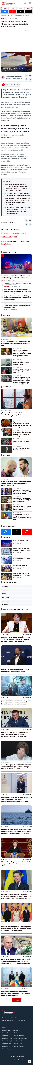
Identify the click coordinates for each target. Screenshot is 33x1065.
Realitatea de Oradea (7, 1038)
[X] (20, 11)
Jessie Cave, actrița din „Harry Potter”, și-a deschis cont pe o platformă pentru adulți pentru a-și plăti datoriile (22, 353)
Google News (6, 244)
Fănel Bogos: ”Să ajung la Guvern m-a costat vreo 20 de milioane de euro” (22, 491)
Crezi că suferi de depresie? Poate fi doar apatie (22, 449)
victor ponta (6, 233)
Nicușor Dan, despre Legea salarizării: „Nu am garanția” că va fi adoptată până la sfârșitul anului (16, 864)
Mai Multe (16, 1000)
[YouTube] (12, 11)
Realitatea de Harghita (7, 1041)
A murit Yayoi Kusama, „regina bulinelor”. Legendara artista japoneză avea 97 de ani (16, 343)
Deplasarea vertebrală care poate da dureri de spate (22, 441)
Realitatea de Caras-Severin (20, 1038)
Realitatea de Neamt (19, 1033)
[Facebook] (4, 11)
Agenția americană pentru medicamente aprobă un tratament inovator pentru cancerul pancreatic (22, 424)
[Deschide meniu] (30, 3)
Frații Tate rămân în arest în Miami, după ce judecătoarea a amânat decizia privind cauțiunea (16, 483)
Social (3, 280)
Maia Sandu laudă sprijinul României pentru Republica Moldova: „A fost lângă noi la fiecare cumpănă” (16, 993)
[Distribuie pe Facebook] (30, 75)
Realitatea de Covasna (18, 1035)
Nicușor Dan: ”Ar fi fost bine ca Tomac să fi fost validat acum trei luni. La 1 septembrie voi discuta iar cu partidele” (16, 799)
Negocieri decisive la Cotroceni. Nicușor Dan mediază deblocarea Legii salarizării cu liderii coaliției (17, 297)
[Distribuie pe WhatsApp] (26, 79)
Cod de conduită (21, 1020)
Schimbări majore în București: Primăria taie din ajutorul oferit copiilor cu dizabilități (22, 433)
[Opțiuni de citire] (29, 1061)
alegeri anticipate (19, 233)
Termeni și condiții (12, 1018)
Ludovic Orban (7, 236)
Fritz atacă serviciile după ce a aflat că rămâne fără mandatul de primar (18, 194)
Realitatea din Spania (7, 1049)
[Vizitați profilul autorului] (3, 77)
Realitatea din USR (6, 1035)
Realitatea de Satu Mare (18, 1046)
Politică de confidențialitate (8, 1020)
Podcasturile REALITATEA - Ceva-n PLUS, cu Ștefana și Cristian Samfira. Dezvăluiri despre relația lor (18, 305)
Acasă (4, 15)
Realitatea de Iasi (6, 1046)
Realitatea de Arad (6, 1043)
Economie (7, 286)
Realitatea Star (16, 1030)
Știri (8, 15)
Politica (12, 15)
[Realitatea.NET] (8, 3)
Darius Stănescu (27, 989)
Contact (4, 1018)
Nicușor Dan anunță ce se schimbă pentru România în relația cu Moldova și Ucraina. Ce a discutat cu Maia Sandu (16, 929)
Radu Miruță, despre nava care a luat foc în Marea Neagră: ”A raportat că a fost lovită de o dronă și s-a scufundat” (18, 201)
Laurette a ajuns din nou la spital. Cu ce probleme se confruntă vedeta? (21, 362)
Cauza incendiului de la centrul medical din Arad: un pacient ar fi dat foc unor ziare (15, 278)
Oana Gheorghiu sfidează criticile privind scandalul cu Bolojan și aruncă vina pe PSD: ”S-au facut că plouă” (16, 767)
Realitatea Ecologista (7, 1033)
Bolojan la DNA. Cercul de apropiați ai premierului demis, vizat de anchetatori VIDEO (22, 517)
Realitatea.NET (16, 77)
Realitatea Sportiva (6, 1030)
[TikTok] (28, 11)
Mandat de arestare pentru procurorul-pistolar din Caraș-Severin (22, 507)
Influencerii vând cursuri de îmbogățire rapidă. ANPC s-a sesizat (22, 370)
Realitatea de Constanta (20, 1041)
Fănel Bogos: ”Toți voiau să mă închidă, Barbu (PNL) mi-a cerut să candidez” (22, 499)
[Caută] (25, 3)
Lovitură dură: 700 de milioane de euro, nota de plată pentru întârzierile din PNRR (17, 290)
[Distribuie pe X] (30, 79)
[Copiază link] (26, 75)
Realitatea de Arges (17, 1043)
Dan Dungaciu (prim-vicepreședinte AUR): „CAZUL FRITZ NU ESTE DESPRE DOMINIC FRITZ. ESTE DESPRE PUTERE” (18, 210)
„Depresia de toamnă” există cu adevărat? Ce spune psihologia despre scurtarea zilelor (15, 415)
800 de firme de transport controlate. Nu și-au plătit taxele (21, 550)
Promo (6, 309)
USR (15, 236)
